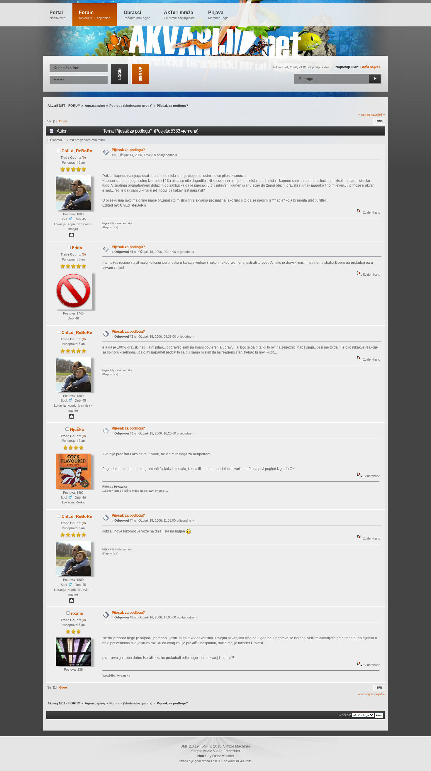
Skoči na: (344, 715)
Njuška (77, 429)
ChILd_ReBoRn (77, 150)
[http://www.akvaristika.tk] (71, 236)
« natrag (364, 114)
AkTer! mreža (179, 15)
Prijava (218, 15)
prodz (146, 105)
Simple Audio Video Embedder (215, 751)
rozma (77, 613)
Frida (77, 247)
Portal (57, 15)
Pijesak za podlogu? (128, 150)
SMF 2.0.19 (190, 746)
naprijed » (378, 114)
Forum (94, 15)
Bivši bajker (370, 67)
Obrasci (137, 15)
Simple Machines (237, 746)
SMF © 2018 (211, 746)
